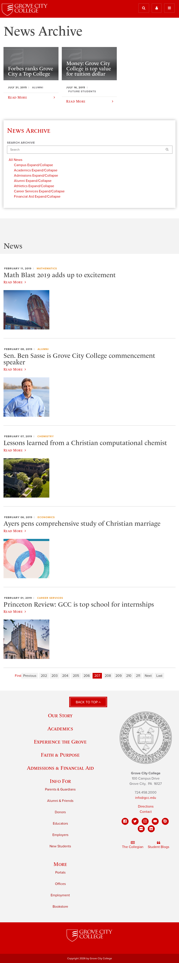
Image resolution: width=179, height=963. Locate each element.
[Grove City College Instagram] (145, 821)
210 (128, 676)
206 (87, 676)
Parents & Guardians (60, 789)
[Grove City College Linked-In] (151, 828)
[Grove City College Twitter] (135, 821)
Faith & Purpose (60, 755)
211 (138, 676)
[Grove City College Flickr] (141, 828)
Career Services (50, 597)
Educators (60, 823)
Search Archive (21, 143)
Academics (60, 728)
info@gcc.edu (145, 798)
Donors (60, 812)
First (18, 676)
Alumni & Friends (60, 801)
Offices (60, 884)
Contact (146, 812)
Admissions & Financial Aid (60, 768)
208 (108, 676)
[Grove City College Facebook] (125, 821)
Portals (60, 872)
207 (97, 676)
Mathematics (47, 268)
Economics (46, 517)
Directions (145, 806)
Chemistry (45, 436)
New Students (60, 846)
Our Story (60, 715)
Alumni (43, 349)
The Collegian (132, 847)
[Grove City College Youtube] (155, 821)
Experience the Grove (60, 742)
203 (55, 676)
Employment (60, 895)
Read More (13, 282)
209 (118, 676)
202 (44, 676)
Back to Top (87, 702)
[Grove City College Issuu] (165, 821)
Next (148, 676)
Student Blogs (158, 847)
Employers (60, 835)
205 (76, 676)
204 (65, 676)
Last (159, 676)
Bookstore (60, 906)
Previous (29, 676)
